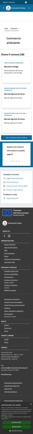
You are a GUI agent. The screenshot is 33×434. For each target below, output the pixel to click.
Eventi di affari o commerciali (13, 63)
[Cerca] (29, 8)
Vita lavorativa (8, 277)
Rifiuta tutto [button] (16, 427)
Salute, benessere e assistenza (13, 311)
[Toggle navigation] (4, 8)
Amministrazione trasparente (13, 401)
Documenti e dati (9, 262)
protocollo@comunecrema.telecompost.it (14, 368)
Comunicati (7, 328)
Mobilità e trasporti (10, 290)
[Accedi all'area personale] (26, 2)
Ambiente (7, 308)
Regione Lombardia (9, 2)
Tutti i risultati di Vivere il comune (16, 138)
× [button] (31, 404)
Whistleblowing (6, 374)
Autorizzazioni (8, 314)
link (8, 418)
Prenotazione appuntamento (13, 383)
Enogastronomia (9, 88)
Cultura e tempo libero (11, 274)
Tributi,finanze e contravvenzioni (14, 305)
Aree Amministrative (10, 247)
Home (6, 28)
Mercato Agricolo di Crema (14, 93)
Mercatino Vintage (11, 66)
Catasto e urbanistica (10, 285)
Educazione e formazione (12, 299)
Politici (6, 256)
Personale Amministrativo (12, 259)
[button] (16, 431)
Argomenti (14, 28)
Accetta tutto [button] (16, 422)
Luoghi (6, 339)
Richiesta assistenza (10, 392)
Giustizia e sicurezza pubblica (13, 302)
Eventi (6, 342)
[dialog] (16, 418)
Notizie (6, 325)
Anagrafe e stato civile (11, 271)
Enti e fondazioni (9, 253)
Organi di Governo (9, 244)
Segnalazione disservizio (11, 386)
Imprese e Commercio (11, 280)
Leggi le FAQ (8, 389)
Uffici (5, 250)
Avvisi (6, 331)
